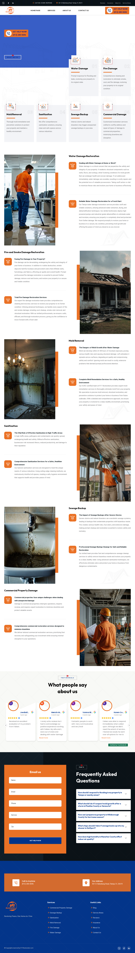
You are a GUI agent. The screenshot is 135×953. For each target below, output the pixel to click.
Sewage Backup (79, 114)
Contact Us (83, 10)
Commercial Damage (114, 114)
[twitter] (3, 3)
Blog (94, 908)
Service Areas (127, 3)
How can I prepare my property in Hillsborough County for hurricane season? (98, 815)
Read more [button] (12, 738)
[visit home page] (9, 10)
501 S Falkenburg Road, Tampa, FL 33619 (70, 3)
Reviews (102, 3)
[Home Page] (11, 906)
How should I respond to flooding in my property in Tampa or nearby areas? (100, 793)
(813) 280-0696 (28, 884)
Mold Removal (14, 114)
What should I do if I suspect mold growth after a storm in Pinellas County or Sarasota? (99, 804)
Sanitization (45, 114)
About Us (118, 3)
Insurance (110, 3)
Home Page (35, 10)
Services (51, 10)
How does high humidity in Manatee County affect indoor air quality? (100, 837)
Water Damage (79, 68)
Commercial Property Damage (61, 908)
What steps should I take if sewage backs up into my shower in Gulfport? (101, 827)
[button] (129, 725)
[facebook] (8, 3)
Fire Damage (110, 68)
